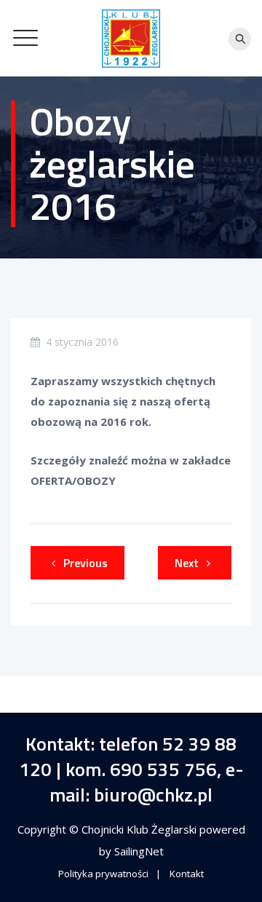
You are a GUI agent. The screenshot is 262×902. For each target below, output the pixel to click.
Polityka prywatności (103, 873)
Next (187, 562)
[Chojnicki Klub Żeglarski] (131, 38)
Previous (85, 562)
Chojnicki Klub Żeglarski (140, 829)
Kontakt (187, 873)
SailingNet (139, 851)
